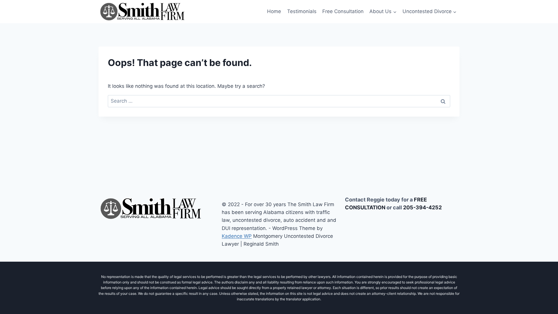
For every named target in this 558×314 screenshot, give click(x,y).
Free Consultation (343, 11)
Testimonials (301, 11)
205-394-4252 (422, 207)
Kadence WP (237, 236)
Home (274, 11)
